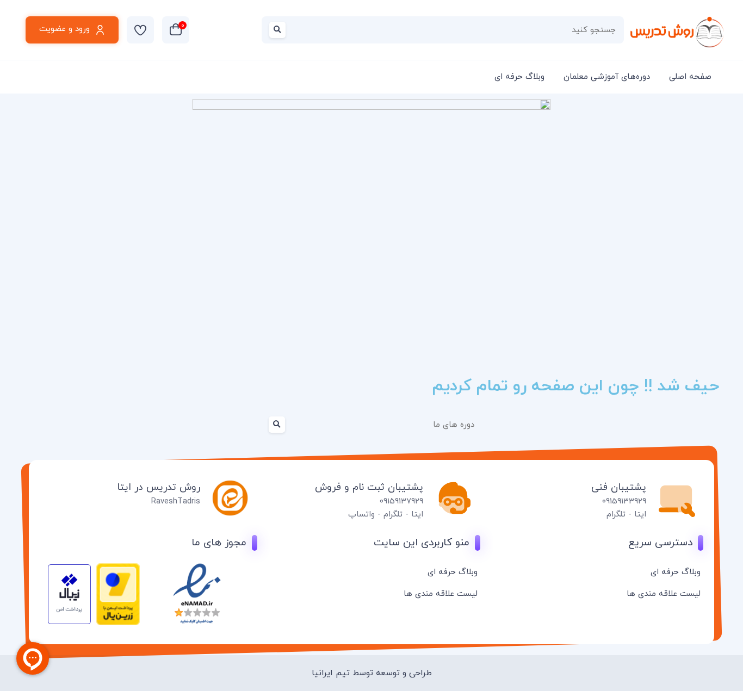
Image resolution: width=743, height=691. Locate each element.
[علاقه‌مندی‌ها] (140, 29)
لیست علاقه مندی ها (664, 594)
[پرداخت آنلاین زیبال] (69, 622)
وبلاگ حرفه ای (519, 77)
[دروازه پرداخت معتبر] (118, 623)
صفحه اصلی (690, 77)
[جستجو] (280, 29)
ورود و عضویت (64, 29)
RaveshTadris (175, 501)
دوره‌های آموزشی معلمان (607, 77)
